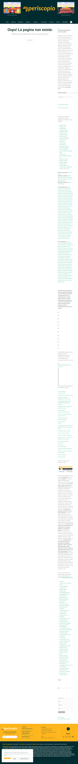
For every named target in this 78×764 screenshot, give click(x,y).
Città (59, 708)
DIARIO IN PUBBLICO (64, 131)
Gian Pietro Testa (64, 159)
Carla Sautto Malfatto (65, 217)
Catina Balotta (68, 190)
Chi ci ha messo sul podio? (63, 433)
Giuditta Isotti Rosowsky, (47, 751)
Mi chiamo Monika (61, 456)
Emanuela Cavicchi (62, 199)
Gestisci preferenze (24, 758)
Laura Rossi (67, 232)
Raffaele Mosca (68, 265)
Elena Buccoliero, (62, 749)
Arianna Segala (65, 277)
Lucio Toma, (56, 752)
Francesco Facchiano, (47, 750)
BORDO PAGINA (63, 125)
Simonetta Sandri (64, 658)
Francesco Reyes (66, 230)
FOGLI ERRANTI (63, 613)
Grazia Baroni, (69, 751)
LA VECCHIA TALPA (63, 632)
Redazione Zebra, (57, 755)
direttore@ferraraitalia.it (67, 577)
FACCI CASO (62, 141)
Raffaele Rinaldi (61, 232)
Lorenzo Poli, (40, 752)
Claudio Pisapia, (18, 749)
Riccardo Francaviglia (65, 671)
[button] (71, 22)
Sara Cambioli (64, 198)
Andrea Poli (60, 270)
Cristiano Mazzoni (65, 219)
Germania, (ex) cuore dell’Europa (64, 435)
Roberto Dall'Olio (64, 649)
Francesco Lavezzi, (54, 750)
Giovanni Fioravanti (65, 168)
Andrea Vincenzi (68, 280)
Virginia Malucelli (68, 261)
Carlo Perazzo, (46, 747)
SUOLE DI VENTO (63, 660)
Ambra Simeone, (41, 746)
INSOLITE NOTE (63, 163)
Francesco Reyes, (62, 750)
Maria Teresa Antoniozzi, (36, 753)
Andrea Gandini (66, 211)
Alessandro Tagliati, (27, 746)
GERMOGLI (62, 616)
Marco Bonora (65, 248)
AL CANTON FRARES (64, 586)
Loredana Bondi (65, 196)
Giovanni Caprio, (40, 751)
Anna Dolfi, (72, 746)
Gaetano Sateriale (64, 275)
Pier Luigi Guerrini (64, 212)
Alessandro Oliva (61, 267)
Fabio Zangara (61, 281)
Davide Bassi (66, 193)
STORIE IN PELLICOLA (64, 657)
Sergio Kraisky (66, 610)
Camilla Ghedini (61, 257)
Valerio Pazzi (60, 225)
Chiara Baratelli (64, 130)
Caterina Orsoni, (56, 747)
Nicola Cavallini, (64, 177)
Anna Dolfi (64, 204)
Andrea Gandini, (47, 746)
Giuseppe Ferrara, (55, 751)
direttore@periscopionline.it (27, 735)
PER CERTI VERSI (63, 647)
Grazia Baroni (60, 193)
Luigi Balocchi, (61, 752)
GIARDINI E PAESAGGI (64, 147)
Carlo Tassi (70, 179)
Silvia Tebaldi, (61, 756)
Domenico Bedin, (56, 749)
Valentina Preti (66, 270)
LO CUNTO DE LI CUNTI (64, 639)
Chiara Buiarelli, (5, 749)
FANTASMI (62, 608)
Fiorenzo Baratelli (61, 191)
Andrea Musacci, (61, 746)
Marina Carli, (43, 753)
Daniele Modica (69, 264)
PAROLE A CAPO (63, 644)
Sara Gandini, (45, 756)
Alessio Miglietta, (35, 746)
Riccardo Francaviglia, (64, 755)
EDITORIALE (62, 602)
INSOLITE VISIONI (63, 160)
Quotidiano (20, 22)
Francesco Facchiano (62, 206)
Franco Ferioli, (67, 750)
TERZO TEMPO (62, 663)
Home (7, 22)
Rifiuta (14, 758)
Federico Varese (64, 235)
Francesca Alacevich (67, 188)
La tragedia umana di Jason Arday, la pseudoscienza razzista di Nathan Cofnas (65, 427)
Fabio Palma (60, 224)
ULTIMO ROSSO (63, 666)
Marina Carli (69, 198)
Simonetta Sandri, (56, 744)
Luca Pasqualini (68, 267)
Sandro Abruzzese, (39, 756)
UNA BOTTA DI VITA (64, 669)
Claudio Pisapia (67, 228)
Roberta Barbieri (69, 191)
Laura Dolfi (69, 204)
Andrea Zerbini (66, 238)
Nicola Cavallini (66, 618)
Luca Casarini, (45, 752)
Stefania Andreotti (68, 243)
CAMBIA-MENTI (63, 128)
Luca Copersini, (51, 752)
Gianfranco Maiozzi (68, 259)
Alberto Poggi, (21, 746)
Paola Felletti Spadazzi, (49, 744)
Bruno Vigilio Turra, (40, 744)
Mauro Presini (61, 228)
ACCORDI (61, 581)
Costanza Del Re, (30, 749)
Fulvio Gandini (61, 256)
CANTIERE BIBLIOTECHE (65, 592)
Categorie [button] (27, 22)
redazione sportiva (68, 665)
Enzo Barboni (64, 246)
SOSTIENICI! (65, 22)
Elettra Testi (63, 154)
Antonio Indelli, (24, 747)
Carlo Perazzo (66, 225)
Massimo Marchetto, (50, 753)
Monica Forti (69, 254)
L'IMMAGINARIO (63, 626)
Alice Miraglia (64, 222)
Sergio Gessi (63, 143)
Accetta (7, 758)
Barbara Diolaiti (65, 251)
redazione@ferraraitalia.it (63, 104)
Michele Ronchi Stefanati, (64, 753)
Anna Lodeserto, (6, 747)
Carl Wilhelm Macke (64, 216)
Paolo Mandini (69, 262)
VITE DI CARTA (63, 673)
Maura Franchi (63, 139)
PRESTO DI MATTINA (64, 650)
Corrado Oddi (70, 222)
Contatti (58, 22)
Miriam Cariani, (72, 753)
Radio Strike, (45, 755)
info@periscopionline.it (26, 738)
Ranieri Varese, (50, 755)
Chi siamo (13, 22)
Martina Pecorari (61, 269)
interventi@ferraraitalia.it (63, 107)
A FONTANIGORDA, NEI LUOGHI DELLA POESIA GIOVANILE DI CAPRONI (64, 403)
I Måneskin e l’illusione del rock (64, 430)
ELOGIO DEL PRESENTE (64, 138)
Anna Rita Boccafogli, (13, 747)
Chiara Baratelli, (68, 747)
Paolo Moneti (64, 220)
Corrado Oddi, (23, 749)
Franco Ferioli (70, 206)
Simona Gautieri (67, 256)
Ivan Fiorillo (64, 254)
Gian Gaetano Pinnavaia (66, 227)
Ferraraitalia (44, 22)
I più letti (51, 22)
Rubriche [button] (36, 22)
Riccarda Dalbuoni (64, 146)
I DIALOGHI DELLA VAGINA (65, 623)
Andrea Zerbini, (67, 746)
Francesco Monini (64, 604)
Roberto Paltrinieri (67, 224)
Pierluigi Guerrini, (39, 755)
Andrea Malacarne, (54, 746)
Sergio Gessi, (50, 756)
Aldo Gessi (64, 252)
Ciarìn (59, 201)
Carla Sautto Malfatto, (39, 747)
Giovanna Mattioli (64, 149)
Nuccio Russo (64, 273)
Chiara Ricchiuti (65, 272)
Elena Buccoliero (64, 597)
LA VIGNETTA (62, 636)
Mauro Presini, (56, 753)
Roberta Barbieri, (72, 755)
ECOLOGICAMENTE (63, 134)
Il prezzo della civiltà (62, 454)
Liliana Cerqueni (69, 199)
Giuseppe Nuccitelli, (62, 751)
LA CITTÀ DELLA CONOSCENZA (66, 167)
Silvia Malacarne (61, 261)
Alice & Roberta (61, 190)
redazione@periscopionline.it (28, 730)
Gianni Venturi (63, 133)
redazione (67, 661)
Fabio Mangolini (66, 641)
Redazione (60, 230)
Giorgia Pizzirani (68, 269)
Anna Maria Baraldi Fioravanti (64, 244)
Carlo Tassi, (51, 747)
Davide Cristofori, (49, 749)
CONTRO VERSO (63, 596)
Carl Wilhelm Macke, (31, 747)
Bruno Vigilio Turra (61, 180)
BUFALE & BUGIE (63, 589)
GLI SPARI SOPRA (63, 620)
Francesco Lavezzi (65, 214)
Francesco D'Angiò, (39, 750)
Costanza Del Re (65, 203)
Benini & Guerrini (66, 645)
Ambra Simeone (64, 179)
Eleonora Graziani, (63, 744)
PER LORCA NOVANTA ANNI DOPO (65, 448)
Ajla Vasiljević (69, 278)
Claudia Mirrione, (12, 749)
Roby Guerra (63, 126)
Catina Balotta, (62, 747)
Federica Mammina (62, 262)
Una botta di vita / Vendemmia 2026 (65, 395)
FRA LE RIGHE (62, 144)
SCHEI (61, 653)
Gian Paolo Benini (65, 195)
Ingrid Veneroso (61, 280)
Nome (59, 701)
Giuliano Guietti (61, 259)
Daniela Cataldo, (43, 749)
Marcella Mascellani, (68, 752)
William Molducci (64, 162)
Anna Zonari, (19, 747)
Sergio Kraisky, (55, 756)
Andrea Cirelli (63, 136)
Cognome (60, 704)
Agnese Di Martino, (15, 746)
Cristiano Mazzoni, (36, 749)
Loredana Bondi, (34, 752)
